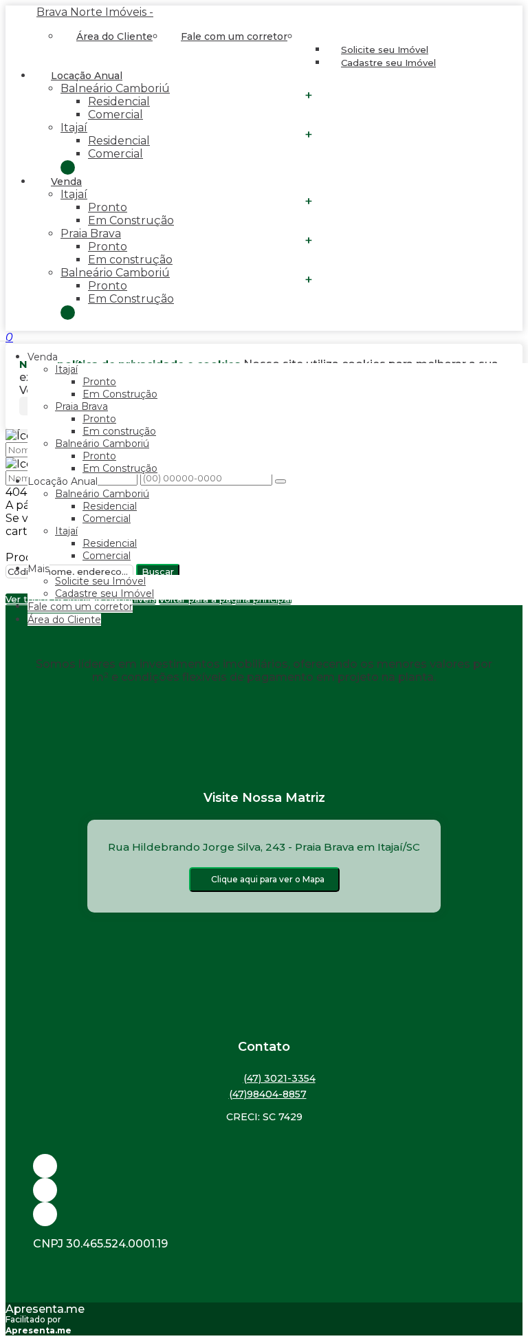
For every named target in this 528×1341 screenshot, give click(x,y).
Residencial (119, 101)
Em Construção (131, 220)
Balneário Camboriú (115, 88)
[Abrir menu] (4, 337)
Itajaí (73, 127)
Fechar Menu (67, 312)
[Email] (264, 1166)
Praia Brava (90, 233)
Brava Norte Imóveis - (94, 12)
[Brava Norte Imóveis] (264, 1214)
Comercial (115, 114)
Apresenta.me (45, 1309)
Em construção (130, 259)
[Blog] (264, 1190)
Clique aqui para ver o (267, 879)
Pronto (107, 207)
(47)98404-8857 (268, 1094)
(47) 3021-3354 (279, 1078)
